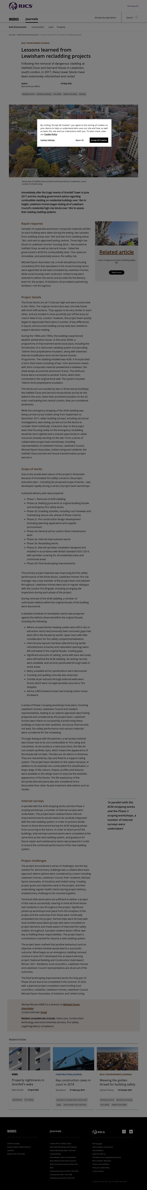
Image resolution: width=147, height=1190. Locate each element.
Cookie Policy (50, 134)
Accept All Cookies (99, 140)
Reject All (80, 140)
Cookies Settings (47, 140)
